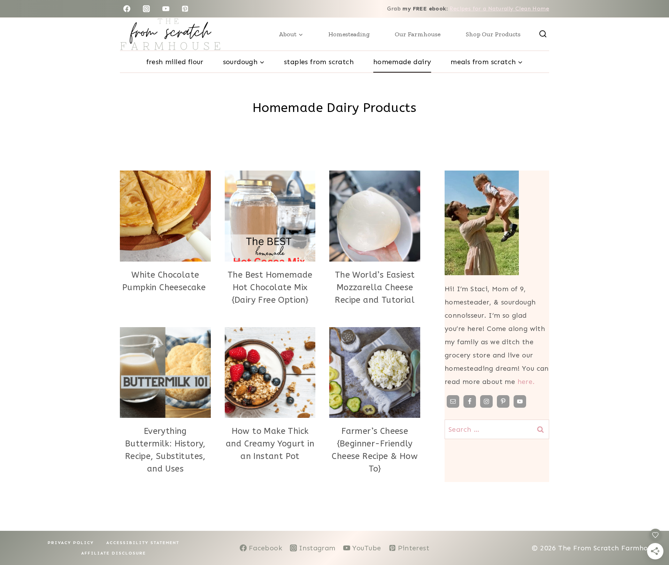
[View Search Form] (543, 34)
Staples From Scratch (319, 62)
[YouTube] (166, 9)
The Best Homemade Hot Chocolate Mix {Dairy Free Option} (270, 287)
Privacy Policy (71, 542)
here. (526, 381)
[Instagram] (146, 9)
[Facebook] (127, 9)
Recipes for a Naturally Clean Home (499, 8)
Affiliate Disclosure (113, 553)
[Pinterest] (185, 9)
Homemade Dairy (402, 62)
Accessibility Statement (142, 542)
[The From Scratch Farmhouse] (170, 34)
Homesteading (349, 34)
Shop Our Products (493, 34)
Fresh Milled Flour (174, 62)
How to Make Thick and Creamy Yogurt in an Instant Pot (270, 443)
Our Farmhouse (417, 34)
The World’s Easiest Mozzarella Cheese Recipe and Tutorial (375, 287)
